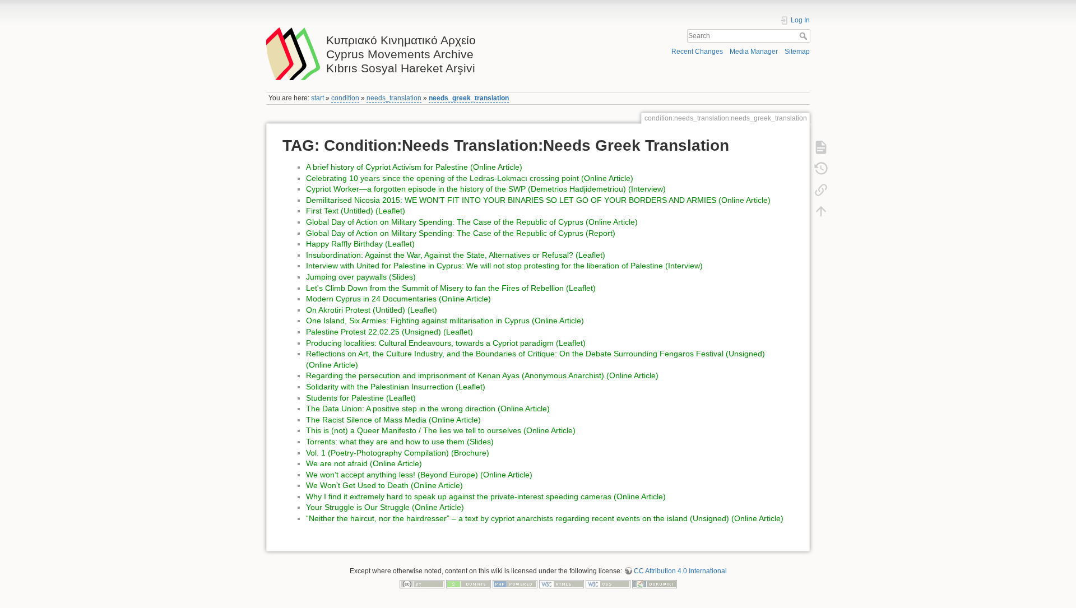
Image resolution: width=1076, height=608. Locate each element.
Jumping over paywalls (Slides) (361, 276)
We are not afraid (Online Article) (364, 463)
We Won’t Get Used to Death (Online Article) (384, 485)
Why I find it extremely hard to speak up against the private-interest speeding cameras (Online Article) (486, 496)
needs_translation (394, 98)
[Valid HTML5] (561, 584)
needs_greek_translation (469, 98)
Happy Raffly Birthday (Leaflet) (360, 243)
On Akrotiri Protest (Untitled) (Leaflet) (371, 309)
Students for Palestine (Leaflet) (361, 397)
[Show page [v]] (821, 147)
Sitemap (797, 51)
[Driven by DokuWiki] (654, 584)
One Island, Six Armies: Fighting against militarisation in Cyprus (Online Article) (445, 320)
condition (345, 98)
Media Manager (754, 51)
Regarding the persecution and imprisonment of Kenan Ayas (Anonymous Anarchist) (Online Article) (482, 375)
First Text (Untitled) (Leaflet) (355, 210)
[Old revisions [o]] (821, 168)
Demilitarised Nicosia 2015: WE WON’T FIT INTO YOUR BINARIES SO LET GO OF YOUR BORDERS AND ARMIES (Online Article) (538, 200)
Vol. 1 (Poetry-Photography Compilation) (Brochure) (397, 452)
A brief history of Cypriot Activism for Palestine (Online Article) (414, 167)
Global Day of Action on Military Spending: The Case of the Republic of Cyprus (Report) (460, 233)
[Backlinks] (821, 190)
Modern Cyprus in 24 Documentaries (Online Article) (398, 298)
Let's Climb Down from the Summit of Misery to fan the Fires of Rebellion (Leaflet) (451, 288)
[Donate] (468, 584)
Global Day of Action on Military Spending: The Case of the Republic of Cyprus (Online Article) (472, 221)
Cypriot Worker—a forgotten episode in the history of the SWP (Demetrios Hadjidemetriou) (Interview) (486, 188)
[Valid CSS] (608, 584)
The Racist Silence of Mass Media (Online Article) (393, 419)
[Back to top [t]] (821, 211)
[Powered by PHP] (515, 584)
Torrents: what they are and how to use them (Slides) (400, 441)
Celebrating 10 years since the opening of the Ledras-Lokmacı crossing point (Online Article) (469, 178)
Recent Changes (697, 51)
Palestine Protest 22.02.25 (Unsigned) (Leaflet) (389, 331)
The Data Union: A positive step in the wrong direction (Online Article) (428, 408)
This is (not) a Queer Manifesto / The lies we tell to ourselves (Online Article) (441, 430)
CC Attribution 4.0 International (680, 571)
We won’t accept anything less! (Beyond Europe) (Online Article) (419, 474)
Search (804, 36)
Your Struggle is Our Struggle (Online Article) (385, 507)
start (317, 98)
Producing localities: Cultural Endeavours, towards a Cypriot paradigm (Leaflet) (446, 342)
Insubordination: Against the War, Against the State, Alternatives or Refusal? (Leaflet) (455, 254)
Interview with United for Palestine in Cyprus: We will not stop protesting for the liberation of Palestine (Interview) (504, 265)
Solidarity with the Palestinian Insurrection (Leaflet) (395, 386)
